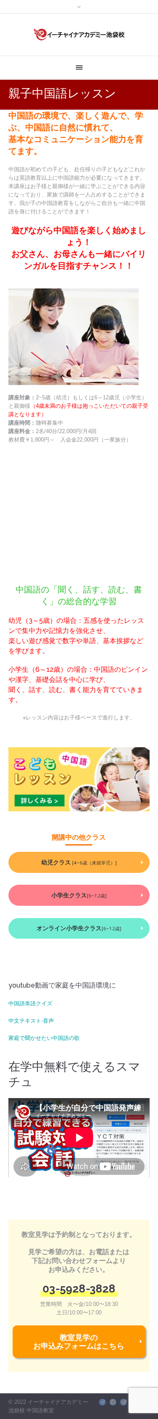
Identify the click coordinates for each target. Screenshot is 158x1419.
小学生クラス (79, 895)
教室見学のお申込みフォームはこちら (78, 1341)
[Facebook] (113, 1402)
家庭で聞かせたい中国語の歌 (44, 1038)
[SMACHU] (102, 1402)
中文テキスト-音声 (31, 1020)
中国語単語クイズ (30, 1003)
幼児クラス (79, 862)
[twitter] (123, 1402)
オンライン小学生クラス (79, 928)
